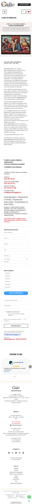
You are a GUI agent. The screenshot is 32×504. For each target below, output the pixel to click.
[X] (12, 452)
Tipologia (6, 255)
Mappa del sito (21, 494)
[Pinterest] (23, 452)
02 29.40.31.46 (10, 188)
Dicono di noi (16, 479)
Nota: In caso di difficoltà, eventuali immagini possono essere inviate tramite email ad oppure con (15, 335)
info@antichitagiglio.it (12, 192)
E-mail (5, 238)
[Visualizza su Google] (10, 362)
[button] (1, 366)
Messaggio (6, 261)
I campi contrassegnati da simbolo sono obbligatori (15, 320)
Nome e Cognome (8, 232)
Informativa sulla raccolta (16, 502)
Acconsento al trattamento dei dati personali (16, 314)
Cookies (22, 497)
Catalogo (16, 477)
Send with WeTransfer (16, 293)
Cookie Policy (12, 497)
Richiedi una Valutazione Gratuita (16, 29)
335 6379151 (17, 423)
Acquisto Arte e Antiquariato (16, 474)
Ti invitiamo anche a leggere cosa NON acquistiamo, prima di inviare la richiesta (15, 220)
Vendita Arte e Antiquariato (16, 472)
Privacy (10, 496)
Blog (12, 141)
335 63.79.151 (9, 179)
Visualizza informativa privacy (13, 311)
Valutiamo (16, 468)
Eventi (16, 476)
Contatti (16, 470)
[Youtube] (16, 452)
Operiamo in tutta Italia (16, 483)
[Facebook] (8, 452)
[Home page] (8, 4)
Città (5, 249)
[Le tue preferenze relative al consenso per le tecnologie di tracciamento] (29, 501)
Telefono (6, 244)
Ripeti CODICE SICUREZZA (11, 300)
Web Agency (20, 496)
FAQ (16, 481)
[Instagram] (19, 452)
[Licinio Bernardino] (16, 44)
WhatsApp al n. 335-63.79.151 (15, 339)
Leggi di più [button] (6, 371)
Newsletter (10, 494)
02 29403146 (17, 422)
